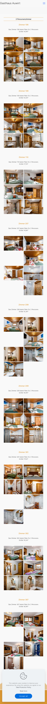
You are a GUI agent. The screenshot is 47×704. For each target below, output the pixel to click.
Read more (23, 691)
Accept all (23, 696)
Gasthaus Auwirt (10, 3)
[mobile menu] (44, 3)
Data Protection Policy (23, 687)
